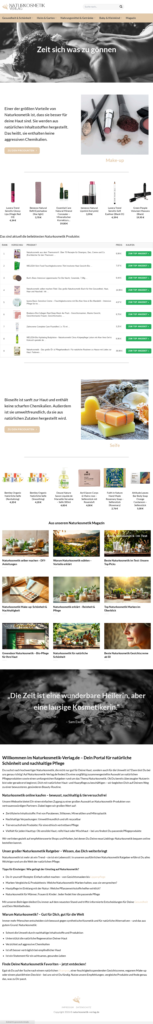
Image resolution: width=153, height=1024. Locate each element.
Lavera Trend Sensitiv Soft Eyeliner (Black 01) (114, 210)
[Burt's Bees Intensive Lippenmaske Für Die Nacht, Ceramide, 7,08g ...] (17, 278)
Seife (115, 445)
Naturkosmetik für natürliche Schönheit (70, 654)
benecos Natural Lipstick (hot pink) (89, 209)
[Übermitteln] (121, 7)
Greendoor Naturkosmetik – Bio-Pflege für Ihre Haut (25, 654)
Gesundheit (141, 901)
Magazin (131, 18)
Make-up (115, 160)
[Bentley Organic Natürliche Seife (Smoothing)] (38, 477)
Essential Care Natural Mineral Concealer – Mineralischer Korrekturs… (64, 214)
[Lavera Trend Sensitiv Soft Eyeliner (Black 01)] (114, 192)
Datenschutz (83, 1007)
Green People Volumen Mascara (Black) (140, 210)
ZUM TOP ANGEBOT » (138, 253)
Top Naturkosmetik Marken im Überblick (122, 608)
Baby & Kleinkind (109, 18)
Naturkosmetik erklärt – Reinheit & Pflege (74, 608)
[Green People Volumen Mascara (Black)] (140, 192)
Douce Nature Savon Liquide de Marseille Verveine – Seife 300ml (63, 497)
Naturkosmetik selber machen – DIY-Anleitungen (24, 562)
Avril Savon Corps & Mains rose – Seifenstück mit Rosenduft (89, 497)
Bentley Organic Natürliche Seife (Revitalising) (12, 495)
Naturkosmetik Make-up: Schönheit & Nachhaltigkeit (24, 608)
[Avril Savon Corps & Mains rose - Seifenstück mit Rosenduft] (89, 477)
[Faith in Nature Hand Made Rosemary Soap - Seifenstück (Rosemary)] (114, 477)
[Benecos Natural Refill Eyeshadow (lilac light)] (38, 192)
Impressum (68, 1007)
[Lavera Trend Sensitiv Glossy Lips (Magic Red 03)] (12, 192)
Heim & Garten (46, 18)
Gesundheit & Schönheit (16, 18)
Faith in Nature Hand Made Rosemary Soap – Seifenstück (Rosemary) (115, 498)
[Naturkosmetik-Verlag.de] (40, 7)
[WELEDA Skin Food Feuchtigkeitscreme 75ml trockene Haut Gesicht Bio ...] (17, 265)
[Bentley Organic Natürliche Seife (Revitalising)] (12, 477)
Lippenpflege (97, 876)
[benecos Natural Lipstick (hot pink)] (89, 192)
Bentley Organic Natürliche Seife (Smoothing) (38, 495)
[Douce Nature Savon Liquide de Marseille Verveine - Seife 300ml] (63, 477)
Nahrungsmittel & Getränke (77, 18)
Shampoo (64, 970)
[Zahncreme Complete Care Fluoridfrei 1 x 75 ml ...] (17, 326)
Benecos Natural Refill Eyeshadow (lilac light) (38, 210)
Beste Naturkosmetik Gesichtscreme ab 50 (126, 654)
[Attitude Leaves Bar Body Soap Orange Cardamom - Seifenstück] (140, 477)
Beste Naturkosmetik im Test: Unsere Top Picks (126, 562)
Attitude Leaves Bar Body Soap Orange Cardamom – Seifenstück (140, 498)
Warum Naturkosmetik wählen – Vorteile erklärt (72, 562)
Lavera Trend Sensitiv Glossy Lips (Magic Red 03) (13, 212)
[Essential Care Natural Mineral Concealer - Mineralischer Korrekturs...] (63, 192)
